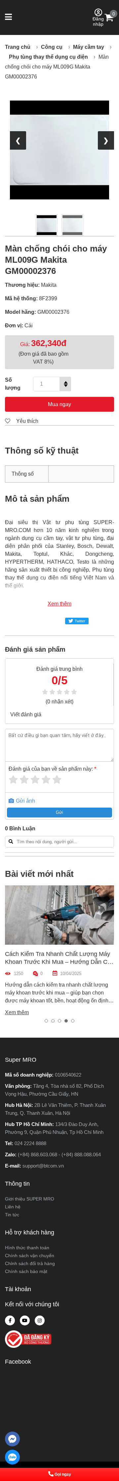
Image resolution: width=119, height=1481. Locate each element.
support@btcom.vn (43, 1166)
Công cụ (51, 47)
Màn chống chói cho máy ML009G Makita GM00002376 (57, 66)
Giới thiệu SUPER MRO (29, 1198)
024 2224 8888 (30, 1143)
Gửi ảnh (25, 801)
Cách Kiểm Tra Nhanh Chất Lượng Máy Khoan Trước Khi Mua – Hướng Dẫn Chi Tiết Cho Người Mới (58, 962)
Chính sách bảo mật (26, 1271)
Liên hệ (12, 1206)
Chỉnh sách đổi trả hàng (30, 1263)
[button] (9, 17)
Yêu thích (26, 421)
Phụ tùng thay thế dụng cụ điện (48, 57)
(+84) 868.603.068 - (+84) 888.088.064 (59, 1154)
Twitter (80, 621)
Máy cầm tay (88, 47)
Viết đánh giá (25, 714)
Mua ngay (59, 404)
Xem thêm (59, 604)
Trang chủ (17, 47)
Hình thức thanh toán (27, 1247)
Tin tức (12, 1214)
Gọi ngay (63, 1474)
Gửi (59, 812)
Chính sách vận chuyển (29, 1255)
